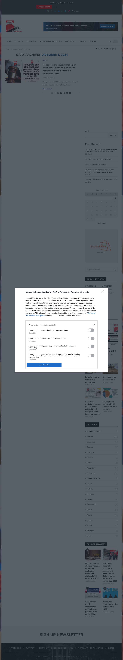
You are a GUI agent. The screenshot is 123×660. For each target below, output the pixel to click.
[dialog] (61, 330)
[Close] (103, 292)
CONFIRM (44, 365)
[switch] (91, 330)
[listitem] (61, 325)
